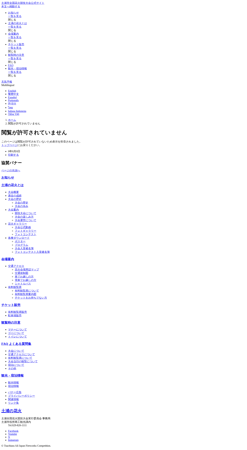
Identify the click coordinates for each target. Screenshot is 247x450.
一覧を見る (15, 16)
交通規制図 (21, 273)
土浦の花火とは (17, 23)
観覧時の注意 (16, 54)
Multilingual (7, 85)
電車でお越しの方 (25, 280)
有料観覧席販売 (17, 312)
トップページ (9, 145)
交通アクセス (16, 266)
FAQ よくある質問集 (16, 344)
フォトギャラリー (25, 230)
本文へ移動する (10, 6)
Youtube (12, 434)
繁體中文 (13, 94)
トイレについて (17, 336)
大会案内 (13, 209)
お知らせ (13, 12)
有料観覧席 (15, 287)
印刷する (13, 154)
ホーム (12, 120)
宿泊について (16, 364)
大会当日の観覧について (23, 361)
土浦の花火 (11, 411)
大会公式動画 (23, 227)
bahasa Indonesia (17, 111)
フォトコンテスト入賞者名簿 (32, 251)
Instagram (13, 440)
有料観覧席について (27, 290)
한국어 (12, 103)
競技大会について (25, 213)
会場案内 (13, 33)
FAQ (10, 65)
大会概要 (13, 192)
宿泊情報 (13, 386)
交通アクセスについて (21, 354)
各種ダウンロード (19, 237)
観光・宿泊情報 (17, 68)
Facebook (13, 431)
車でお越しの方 (24, 276)
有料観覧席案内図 (25, 294)
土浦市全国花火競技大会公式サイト (22, 3)
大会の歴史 (15, 199)
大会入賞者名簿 (24, 248)
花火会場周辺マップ (27, 269)
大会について (16, 350)
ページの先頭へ (10, 170)
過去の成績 (15, 195)
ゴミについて (16, 333)
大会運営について (25, 220)
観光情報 (13, 382)
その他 (12, 368)
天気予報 (6, 81)
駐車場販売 (15, 315)
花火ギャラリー (17, 223)
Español (12, 97)
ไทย (10, 107)
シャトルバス (23, 283)
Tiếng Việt (13, 114)
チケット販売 (16, 44)
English (12, 90)
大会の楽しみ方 (24, 216)
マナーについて (17, 329)
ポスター (20, 241)
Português (13, 100)
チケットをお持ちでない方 (31, 297)
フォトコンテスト (25, 234)
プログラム (21, 244)
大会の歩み (21, 206)
